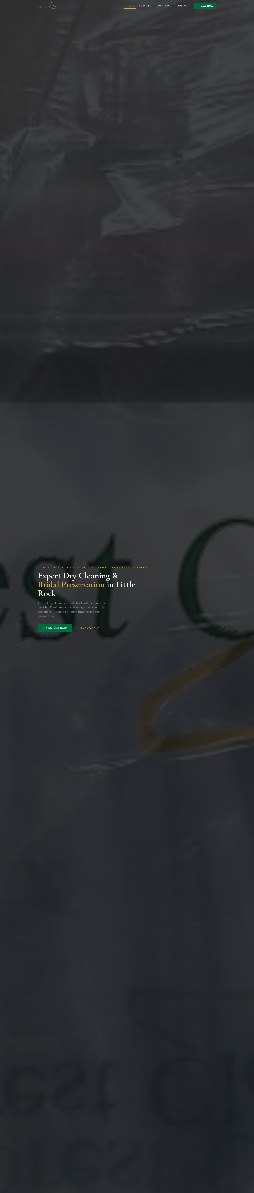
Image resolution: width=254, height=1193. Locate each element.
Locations (164, 5)
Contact (183, 5)
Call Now (206, 6)
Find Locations (56, 628)
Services (145, 5)
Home (130, 5)
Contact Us (91, 628)
